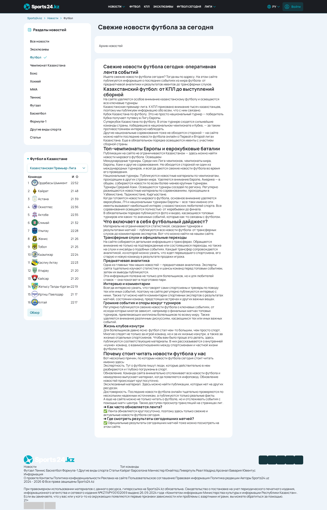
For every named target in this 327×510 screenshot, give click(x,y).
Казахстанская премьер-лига (125, 106)
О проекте (31, 478)
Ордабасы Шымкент (52, 183)
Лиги (208, 6)
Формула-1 (38, 121)
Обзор (35, 312)
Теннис (35, 97)
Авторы (245, 478)
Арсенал (222, 470)
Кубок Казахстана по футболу (125, 114)
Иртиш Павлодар (50, 294)
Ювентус (249, 470)
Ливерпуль (187, 470)
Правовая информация (193, 478)
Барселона (139, 470)
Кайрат (43, 191)
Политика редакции (225, 478)
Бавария (235, 470)
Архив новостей (111, 46)
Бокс (33, 73)
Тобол (42, 247)
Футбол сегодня (189, 6)
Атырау (43, 271)
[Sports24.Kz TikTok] (289, 460)
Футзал (35, 105)
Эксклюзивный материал (122, 384)
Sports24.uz (260, 478)
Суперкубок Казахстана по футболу (129, 121)
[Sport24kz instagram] (298, 460)
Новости (114, 6)
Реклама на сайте (114, 478)
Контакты (46, 478)
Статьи (35, 137)
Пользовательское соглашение (151, 478)
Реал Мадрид (205, 470)
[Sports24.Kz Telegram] (272, 460)
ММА (33, 89)
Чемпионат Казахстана (47, 65)
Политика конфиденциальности (77, 478)
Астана (43, 199)
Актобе (43, 215)
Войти (296, 6)
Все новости (39, 41)
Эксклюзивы (163, 6)
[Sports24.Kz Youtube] (281, 460)
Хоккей (35, 81)
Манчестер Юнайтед (163, 470)
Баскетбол (38, 113)
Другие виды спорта (45, 129)
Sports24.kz (34, 18)
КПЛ (147, 6)
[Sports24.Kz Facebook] (263, 460)
